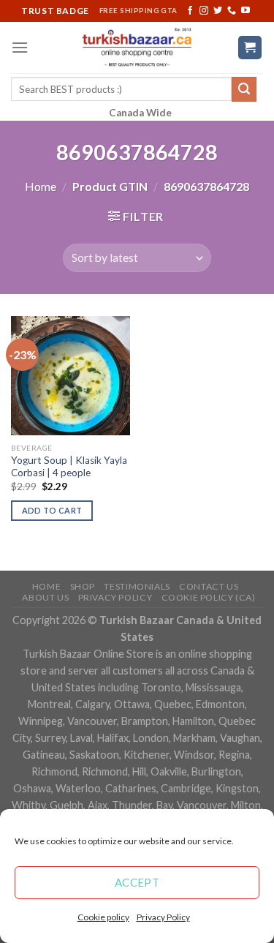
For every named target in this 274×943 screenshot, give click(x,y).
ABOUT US (45, 597)
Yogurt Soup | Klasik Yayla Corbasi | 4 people (69, 466)
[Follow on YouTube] (245, 11)
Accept (137, 882)
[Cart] (250, 48)
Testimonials (137, 586)
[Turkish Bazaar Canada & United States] (137, 47)
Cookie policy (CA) (208, 597)
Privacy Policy (163, 917)
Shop (82, 586)
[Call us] (231, 11)
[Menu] (19, 47)
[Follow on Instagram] (203, 11)
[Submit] (244, 89)
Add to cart (52, 510)
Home (40, 186)
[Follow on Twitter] (217, 11)
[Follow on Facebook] (190, 11)
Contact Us (208, 586)
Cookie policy (103, 917)
